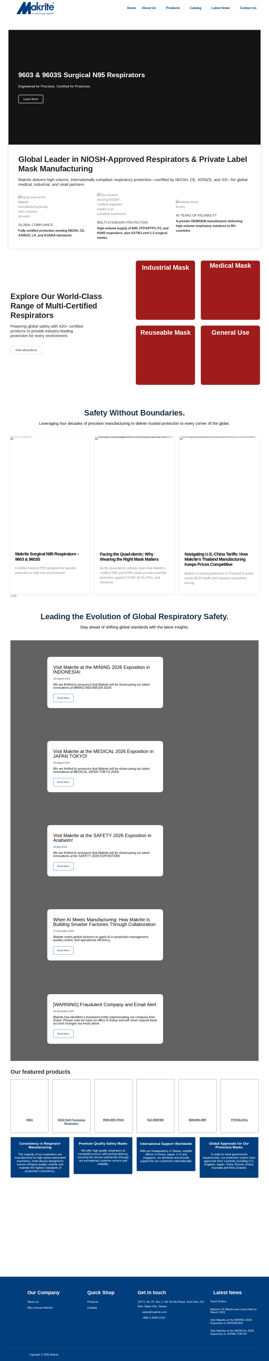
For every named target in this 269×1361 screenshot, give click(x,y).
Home (131, 8)
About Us (149, 8)
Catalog (195, 8)
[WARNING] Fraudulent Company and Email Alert (104, 1004)
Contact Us (248, 8)
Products (173, 8)
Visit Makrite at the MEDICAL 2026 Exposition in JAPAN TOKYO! (232, 1332)
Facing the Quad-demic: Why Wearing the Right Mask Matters (129, 557)
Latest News (220, 8)
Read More (63, 1033)
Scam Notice (218, 1301)
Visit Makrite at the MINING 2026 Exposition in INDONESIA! (231, 1321)
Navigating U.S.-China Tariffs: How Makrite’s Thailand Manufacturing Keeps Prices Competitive (216, 559)
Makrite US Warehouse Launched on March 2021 (233, 1311)
